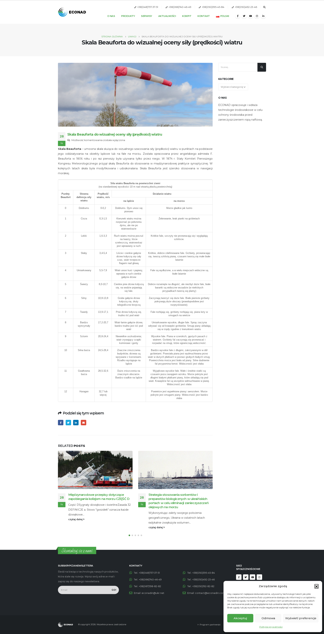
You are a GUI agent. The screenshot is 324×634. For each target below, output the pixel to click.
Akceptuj (240, 618)
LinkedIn (76, 422)
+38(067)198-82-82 (150, 586)
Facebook (60, 422)
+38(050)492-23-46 (246, 7)
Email (83, 422)
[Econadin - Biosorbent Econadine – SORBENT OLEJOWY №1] (72, 12)
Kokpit (186, 15)
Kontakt (203, 15)
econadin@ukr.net (153, 593)
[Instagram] (257, 16)
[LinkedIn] (263, 16)
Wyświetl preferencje (300, 618)
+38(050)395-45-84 (213, 7)
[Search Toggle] (264, 7)
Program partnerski (210, 624)
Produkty (128, 15)
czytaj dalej (52, 519)
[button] (316, 586)
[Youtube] (250, 16)
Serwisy (146, 15)
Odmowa (268, 618)
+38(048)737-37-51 (147, 7)
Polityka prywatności (271, 626)
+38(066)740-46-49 (180, 7)
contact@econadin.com (210, 593)
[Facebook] (237, 16)
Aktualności (167, 15)
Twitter (68, 422)
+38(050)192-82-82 (203, 586)
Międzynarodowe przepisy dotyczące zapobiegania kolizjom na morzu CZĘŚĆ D (75, 497)
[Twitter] (244, 16)
